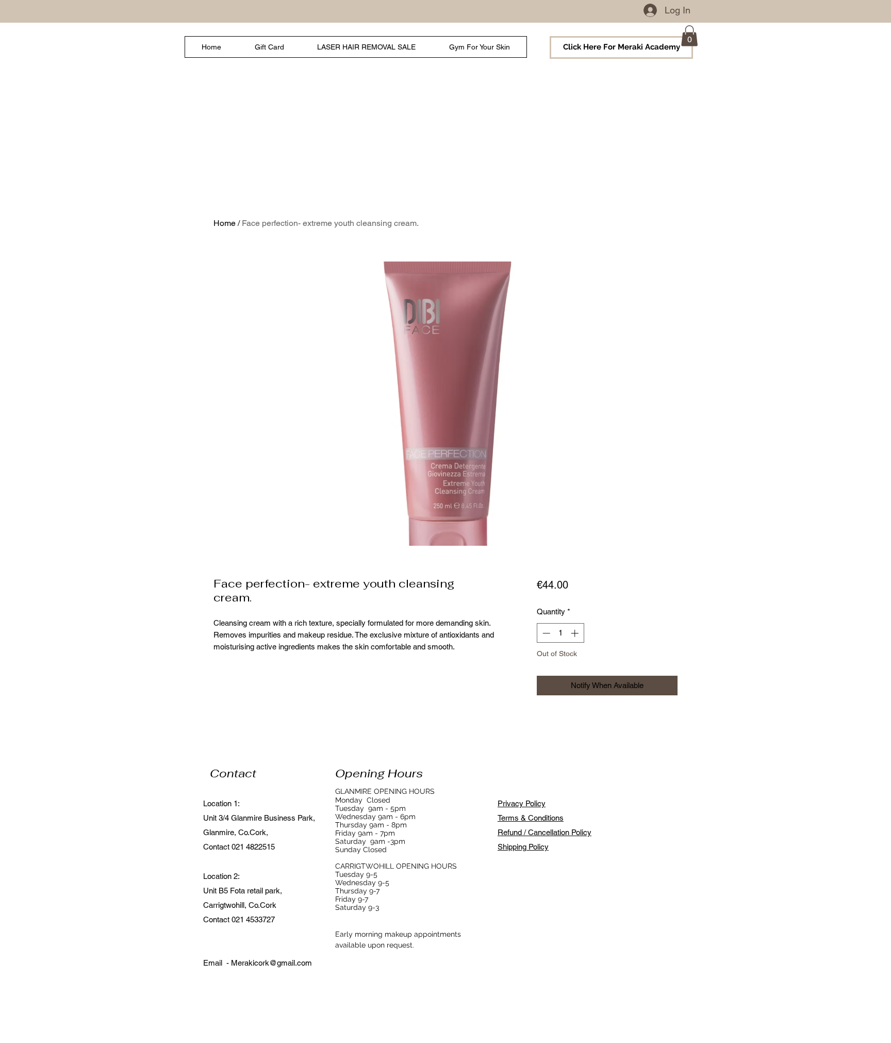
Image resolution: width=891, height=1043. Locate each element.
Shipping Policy (523, 846)
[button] (689, 35)
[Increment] (576, 633)
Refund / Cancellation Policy (544, 832)
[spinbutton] (560, 633)
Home (224, 223)
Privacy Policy (522, 803)
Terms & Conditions (531, 817)
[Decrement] (545, 633)
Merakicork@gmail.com (271, 962)
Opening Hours (379, 773)
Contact (233, 773)
